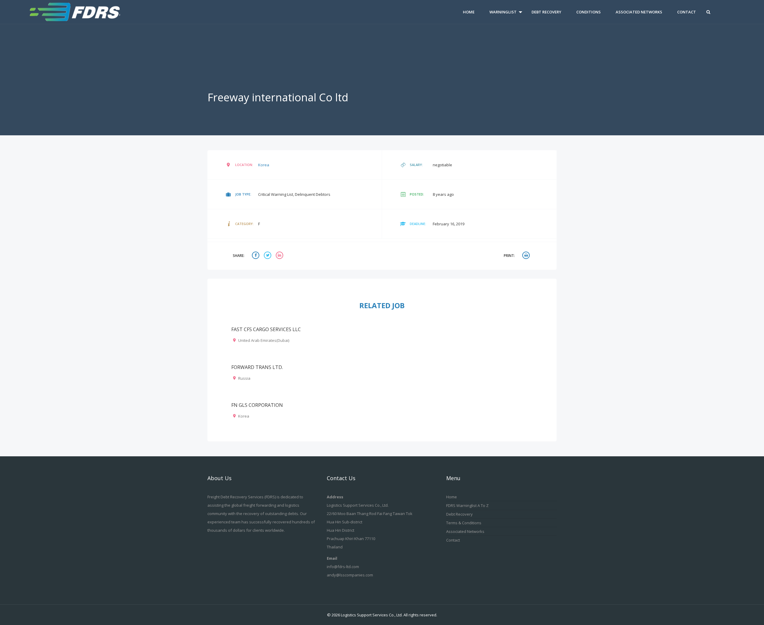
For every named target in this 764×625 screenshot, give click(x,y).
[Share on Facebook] (256, 256)
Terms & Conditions (463, 522)
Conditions (588, 12)
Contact (686, 12)
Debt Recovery (546, 12)
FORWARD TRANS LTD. (257, 367)
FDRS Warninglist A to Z (467, 505)
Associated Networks (639, 12)
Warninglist (503, 12)
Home (469, 12)
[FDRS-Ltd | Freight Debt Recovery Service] (86, 12)
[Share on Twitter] (268, 256)
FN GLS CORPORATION (257, 405)
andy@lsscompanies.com (350, 575)
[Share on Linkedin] (280, 256)
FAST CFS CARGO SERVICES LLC (266, 329)
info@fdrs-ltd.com (343, 566)
